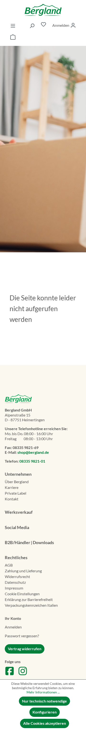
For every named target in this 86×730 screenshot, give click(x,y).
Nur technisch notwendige (44, 701)
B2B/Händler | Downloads (29, 542)
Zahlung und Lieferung (23, 570)
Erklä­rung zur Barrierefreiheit (29, 599)
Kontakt (11, 499)
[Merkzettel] (43, 25)
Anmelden (13, 627)
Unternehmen (18, 474)
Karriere (11, 487)
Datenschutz (15, 582)
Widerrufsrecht (17, 576)
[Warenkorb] (13, 37)
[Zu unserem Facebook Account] (9, 674)
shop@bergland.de (33, 452)
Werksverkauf (18, 512)
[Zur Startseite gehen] (43, 10)
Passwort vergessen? (22, 635)
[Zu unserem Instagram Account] (22, 674)
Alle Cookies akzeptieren (44, 723)
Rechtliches (16, 557)
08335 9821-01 (32, 461)
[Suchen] (32, 25)
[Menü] (13, 25)
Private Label (15, 493)
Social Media (17, 527)
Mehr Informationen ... (43, 692)
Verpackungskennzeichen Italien (31, 605)
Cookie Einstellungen (22, 593)
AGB (9, 565)
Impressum (14, 588)
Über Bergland (17, 481)
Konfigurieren (44, 712)
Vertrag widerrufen (24, 648)
